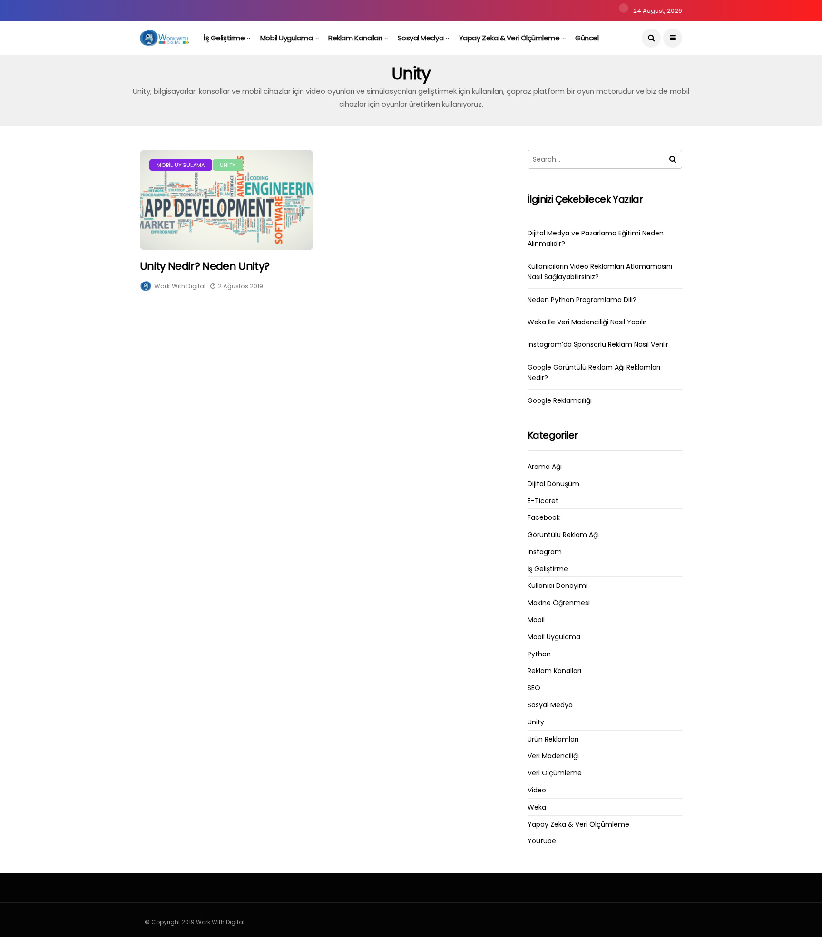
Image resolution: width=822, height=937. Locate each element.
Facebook (544, 518)
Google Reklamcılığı (560, 400)
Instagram (545, 552)
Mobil (536, 620)
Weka (537, 807)
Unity (228, 165)
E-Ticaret (543, 501)
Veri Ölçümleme (555, 773)
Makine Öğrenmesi (559, 603)
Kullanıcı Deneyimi (557, 586)
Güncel (586, 38)
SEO (534, 688)
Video (537, 790)
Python (539, 654)
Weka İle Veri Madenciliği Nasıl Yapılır (587, 322)
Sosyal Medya (421, 38)
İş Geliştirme (224, 38)
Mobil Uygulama (286, 38)
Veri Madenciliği (553, 756)
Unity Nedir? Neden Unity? (205, 266)
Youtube (542, 841)
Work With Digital (180, 286)
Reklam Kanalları (355, 38)
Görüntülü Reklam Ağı (563, 535)
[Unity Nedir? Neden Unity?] (226, 200)
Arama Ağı (545, 467)
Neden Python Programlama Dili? (582, 299)
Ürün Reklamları (553, 739)
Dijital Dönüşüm (553, 484)
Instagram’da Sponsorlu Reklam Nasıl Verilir (598, 344)
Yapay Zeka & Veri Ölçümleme (509, 38)
